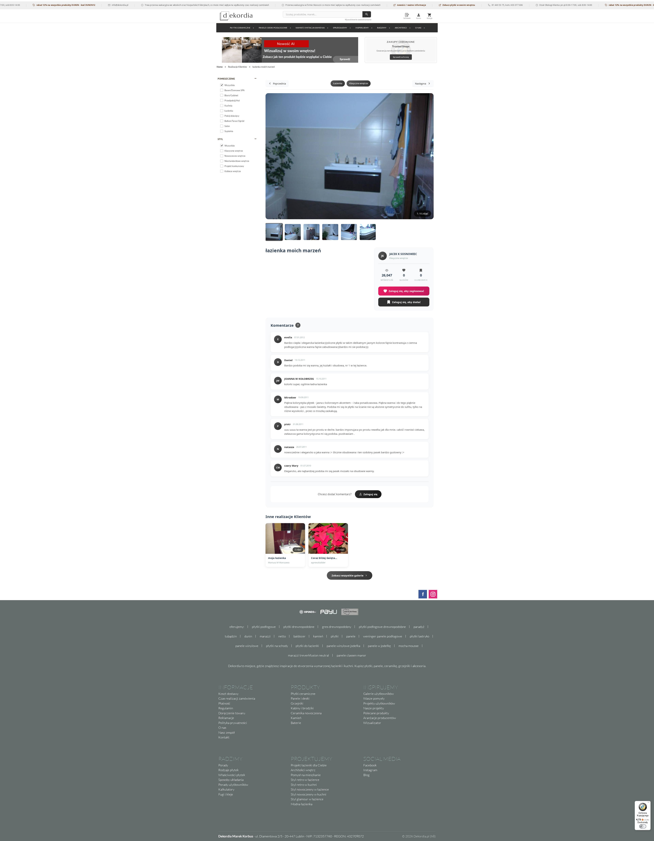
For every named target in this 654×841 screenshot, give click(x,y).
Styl (220, 139)
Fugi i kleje (225, 794)
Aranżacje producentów (379, 718)
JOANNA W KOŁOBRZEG (299, 378)
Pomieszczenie (226, 78)
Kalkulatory (226, 789)
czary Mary (291, 465)
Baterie (296, 723)
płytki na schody (277, 646)
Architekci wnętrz (303, 770)
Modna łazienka (301, 804)
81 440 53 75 (464, 5)
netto (282, 636)
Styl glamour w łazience (307, 799)
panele (350, 636)
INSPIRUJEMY (362, 28)
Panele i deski (300, 698)
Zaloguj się (370, 494)
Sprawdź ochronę (401, 57)
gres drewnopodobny (336, 627)
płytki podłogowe (264, 627)
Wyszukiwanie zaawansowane (358, 19)
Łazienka (337, 83)
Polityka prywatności (232, 723)
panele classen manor (351, 655)
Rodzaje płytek (228, 770)
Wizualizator (372, 723)
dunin (248, 636)
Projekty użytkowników (379, 703)
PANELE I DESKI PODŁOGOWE (273, 28)
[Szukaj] (366, 14)
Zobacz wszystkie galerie (347, 575)
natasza (289, 447)
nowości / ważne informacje (378, 5)
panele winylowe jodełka (343, 646)
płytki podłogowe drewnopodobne (382, 627)
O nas (222, 728)
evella (288, 337)
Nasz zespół (226, 732)
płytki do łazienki (307, 646)
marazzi (265, 636)
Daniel (288, 360)
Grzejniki (297, 703)
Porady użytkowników (233, 785)
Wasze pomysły (374, 698)
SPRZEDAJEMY (340, 28)
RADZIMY (381, 28)
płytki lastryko (419, 636)
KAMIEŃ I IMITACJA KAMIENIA (310, 28)
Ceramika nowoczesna (306, 713)
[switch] (642, 826)
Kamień (296, 718)
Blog (366, 775)
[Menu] (649, 803)
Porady (223, 765)
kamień (318, 636)
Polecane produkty (376, 713)
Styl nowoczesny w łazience (310, 789)
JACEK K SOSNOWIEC (403, 254)
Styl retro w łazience (305, 780)
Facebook (370, 765)
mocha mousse (409, 646)
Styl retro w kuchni (304, 785)
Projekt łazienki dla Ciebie (309, 765)
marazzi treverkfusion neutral (308, 655)
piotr (287, 424)
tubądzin (231, 636)
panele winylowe (246, 646)
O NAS (418, 28)
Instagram (370, 770)
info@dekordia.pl (86, 5)
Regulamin (225, 708)
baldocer (299, 636)
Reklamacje (226, 718)
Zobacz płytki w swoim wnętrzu (425, 5)
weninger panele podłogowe (382, 636)
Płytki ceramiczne (240, 28)
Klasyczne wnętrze (358, 83)
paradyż (419, 627)
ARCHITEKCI (401, 28)
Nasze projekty (373, 708)
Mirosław (290, 397)
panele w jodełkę (379, 646)
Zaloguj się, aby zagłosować (406, 291)
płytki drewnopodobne (298, 627)
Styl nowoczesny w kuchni (308, 794)
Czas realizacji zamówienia (236, 698)
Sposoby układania (231, 780)
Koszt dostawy (228, 694)
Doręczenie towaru (231, 713)
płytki (335, 636)
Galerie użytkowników (378, 694)
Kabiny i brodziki (302, 708)
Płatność (224, 703)
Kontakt (223, 737)
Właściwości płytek (231, 775)
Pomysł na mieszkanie (306, 775)
